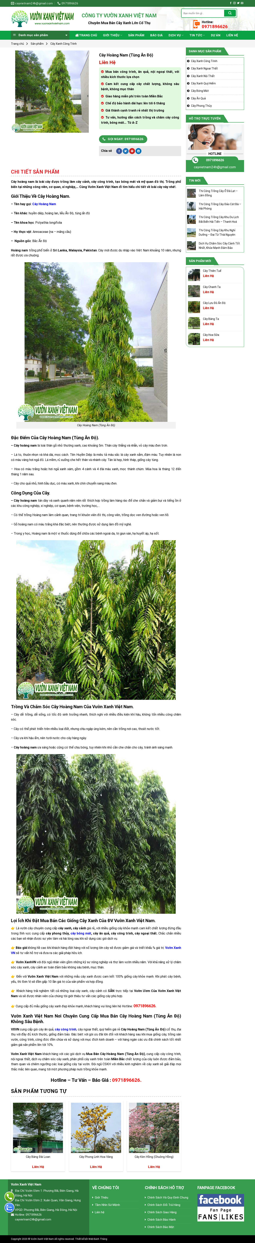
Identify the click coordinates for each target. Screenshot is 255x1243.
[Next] (181, 1137)
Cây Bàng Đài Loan (38, 1157)
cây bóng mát (81, 933)
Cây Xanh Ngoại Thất (204, 68)
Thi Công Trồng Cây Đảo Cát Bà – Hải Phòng (220, 206)
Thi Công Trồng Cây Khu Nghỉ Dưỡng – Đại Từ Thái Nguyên (217, 232)
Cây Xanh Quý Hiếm (203, 83)
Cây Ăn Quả (198, 98)
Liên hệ (232, 35)
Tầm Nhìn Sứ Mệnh (107, 1205)
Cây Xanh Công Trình (63, 43)
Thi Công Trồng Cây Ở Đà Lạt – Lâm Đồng (218, 193)
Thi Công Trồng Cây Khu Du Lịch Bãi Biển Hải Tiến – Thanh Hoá (219, 219)
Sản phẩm (136, 35)
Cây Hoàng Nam (44, 204)
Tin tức (195, 35)
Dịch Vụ (175, 35)
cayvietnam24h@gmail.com (215, 167)
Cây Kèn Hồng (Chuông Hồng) (154, 1157)
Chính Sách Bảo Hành (161, 1219)
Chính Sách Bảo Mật (160, 1227)
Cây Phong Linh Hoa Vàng (96, 1157)
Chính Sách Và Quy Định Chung (167, 1197)
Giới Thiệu (111, 35)
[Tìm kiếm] (230, 13)
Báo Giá (156, 35)
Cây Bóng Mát (200, 90)
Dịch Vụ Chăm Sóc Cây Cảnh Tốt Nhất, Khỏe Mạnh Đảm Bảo (219, 245)
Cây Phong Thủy (201, 105)
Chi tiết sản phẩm (35, 172)
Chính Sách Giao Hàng (162, 1212)
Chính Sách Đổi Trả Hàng (163, 1205)
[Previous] (11, 1137)
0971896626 (215, 160)
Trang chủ (88, 35)
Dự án (216, 35)
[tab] (35, 172)
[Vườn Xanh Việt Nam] (43, 19)
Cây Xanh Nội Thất (203, 76)
